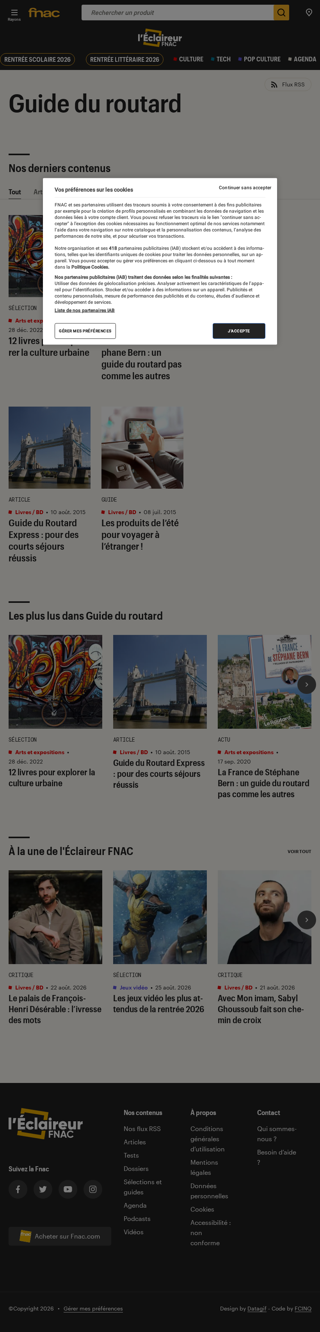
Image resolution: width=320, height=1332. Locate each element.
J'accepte (239, 331)
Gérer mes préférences (85, 331)
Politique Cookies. (89, 266)
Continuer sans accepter (245, 187)
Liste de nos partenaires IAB (85, 310)
